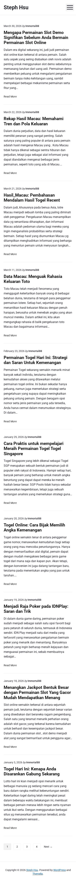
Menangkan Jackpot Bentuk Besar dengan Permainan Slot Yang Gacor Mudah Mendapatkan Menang (37, 692)
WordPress (59, 870)
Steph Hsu (32, 870)
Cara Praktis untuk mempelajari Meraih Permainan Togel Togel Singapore (33, 448)
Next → (48, 846)
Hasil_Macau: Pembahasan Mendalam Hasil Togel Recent (32, 198)
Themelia (37, 873)
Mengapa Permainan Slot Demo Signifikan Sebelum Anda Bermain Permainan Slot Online (36, 37)
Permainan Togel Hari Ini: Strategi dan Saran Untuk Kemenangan (35, 360)
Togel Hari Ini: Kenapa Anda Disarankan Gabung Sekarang (32, 771)
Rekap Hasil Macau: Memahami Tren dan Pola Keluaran (33, 121)
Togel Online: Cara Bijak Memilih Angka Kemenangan (34, 528)
